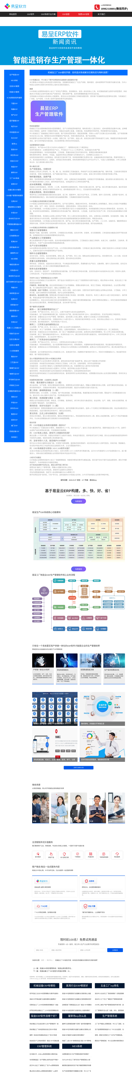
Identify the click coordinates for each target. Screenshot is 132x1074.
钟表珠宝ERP (14, 293)
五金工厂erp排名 (110, 985)
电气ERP (14, 115)
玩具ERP (14, 299)
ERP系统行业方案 (48, 14)
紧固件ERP (14, 253)
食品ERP (14, 167)
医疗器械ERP (14, 121)
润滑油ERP (14, 305)
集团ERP (14, 414)
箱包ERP (14, 356)
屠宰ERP (14, 172)
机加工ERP (14, 161)
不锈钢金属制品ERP (14, 224)
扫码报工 (14, 437)
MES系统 (14, 80)
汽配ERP (14, 103)
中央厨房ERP (14, 132)
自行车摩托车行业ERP (14, 282)
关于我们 (101, 14)
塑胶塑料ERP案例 (14, 207)
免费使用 (78, 501)
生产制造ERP (14, 75)
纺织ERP (14, 420)
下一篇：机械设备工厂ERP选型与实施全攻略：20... (52, 971)
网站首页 (13, 14)
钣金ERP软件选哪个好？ (44, 1016)
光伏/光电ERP (14, 339)
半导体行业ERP (14, 379)
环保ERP (14, 403)
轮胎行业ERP (14, 333)
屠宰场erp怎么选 (77, 1016)
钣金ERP (14, 149)
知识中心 (50, 960)
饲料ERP (14, 397)
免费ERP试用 (83, 14)
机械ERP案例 (14, 92)
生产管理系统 (109, 1016)
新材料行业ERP (14, 276)
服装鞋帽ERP (14, 310)
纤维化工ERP (14, 385)
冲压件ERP (14, 155)
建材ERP (14, 316)
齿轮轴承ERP (14, 247)
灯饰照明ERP (14, 236)
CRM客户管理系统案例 (14, 195)
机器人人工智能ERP (14, 328)
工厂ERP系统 (14, 178)
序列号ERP (14, 408)
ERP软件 (30, 14)
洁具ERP (14, 201)
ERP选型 (66, 14)
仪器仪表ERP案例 (14, 190)
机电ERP (14, 241)
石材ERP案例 (14, 345)
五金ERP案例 (14, 86)
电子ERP (14, 126)
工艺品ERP (14, 362)
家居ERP (14, 184)
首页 (42, 960)
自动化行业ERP (14, 218)
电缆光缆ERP (14, 264)
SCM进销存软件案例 (14, 98)
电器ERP (14, 109)
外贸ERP (14, 213)
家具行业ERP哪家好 (77, 985)
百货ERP (14, 322)
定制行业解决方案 (79, 767)
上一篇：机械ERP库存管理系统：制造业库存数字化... (52, 968)
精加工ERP (14, 230)
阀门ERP (14, 426)
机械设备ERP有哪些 (44, 985)
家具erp (14, 144)
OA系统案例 (14, 351)
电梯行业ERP (14, 374)
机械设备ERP (14, 431)
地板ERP (14, 287)
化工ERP (14, 138)
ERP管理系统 (44, 1046)
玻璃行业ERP (14, 368)
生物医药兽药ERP (14, 391)
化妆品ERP (14, 270)
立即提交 (115, 950)
